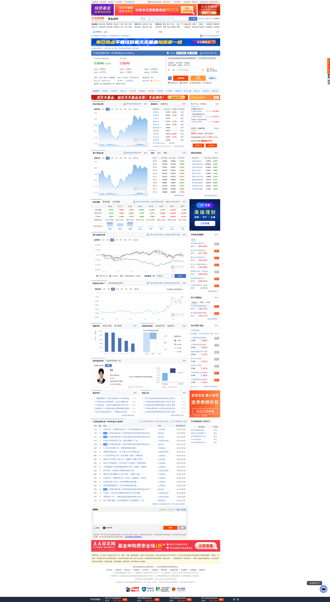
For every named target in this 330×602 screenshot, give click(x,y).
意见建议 (184, 570)
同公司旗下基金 (197, 325)
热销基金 (209, 27)
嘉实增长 (115, 48)
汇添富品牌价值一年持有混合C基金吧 (108, 422)
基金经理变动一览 (113, 361)
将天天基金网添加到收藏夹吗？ (168, 567)
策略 (164, 27)
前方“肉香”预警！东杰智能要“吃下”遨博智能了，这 (123, 500)
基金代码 (201, 18)
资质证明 (118, 570)
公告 (126, 27)
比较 (150, 24)
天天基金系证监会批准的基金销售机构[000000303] (136, 576)
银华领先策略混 (197, 183)
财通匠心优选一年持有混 (199, 271)
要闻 (164, 24)
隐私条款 (164, 570)
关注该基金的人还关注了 (201, 421)
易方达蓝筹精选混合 (198, 430)
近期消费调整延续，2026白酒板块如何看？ (120, 485)
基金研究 (158, 27)
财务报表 (206, 91)
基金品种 (113, 18)
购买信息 (215, 91)
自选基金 (187, 2)
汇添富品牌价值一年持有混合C (119, 36)
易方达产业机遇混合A (198, 250)
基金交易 (166, 2)
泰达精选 (122, 48)
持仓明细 (160, 91)
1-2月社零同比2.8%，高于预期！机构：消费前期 (123, 455)
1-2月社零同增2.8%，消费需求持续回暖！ (120, 448)
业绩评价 (170, 326)
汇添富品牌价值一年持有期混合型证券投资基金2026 (127, 433)
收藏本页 (216, 18)
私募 (130, 27)
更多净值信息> (179, 195)
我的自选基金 (196, 153)
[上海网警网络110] (132, 589)
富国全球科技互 (197, 167)
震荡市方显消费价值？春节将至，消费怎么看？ (122, 474)
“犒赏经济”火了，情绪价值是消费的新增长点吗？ (122, 497)
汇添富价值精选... (197, 111)
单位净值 (97, 58)
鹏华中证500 (196, 173)
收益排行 (202, 27)
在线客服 (193, 570)
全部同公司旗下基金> (210, 386)
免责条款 (155, 570)
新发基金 (109, 27)
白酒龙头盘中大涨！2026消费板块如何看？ (120, 482)
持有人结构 (187, 91)
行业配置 (169, 91)
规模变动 (178, 91)
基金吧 (173, 27)
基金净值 (102, 24)
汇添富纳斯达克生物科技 (199, 372)
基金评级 (146, 81)
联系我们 (137, 570)
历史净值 (133, 91)
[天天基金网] (98, 19)
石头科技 (156, 134)
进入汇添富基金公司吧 (179, 421)
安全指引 (146, 570)
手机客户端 (130, 2)
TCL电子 (156, 118)
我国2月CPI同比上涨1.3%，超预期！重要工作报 (122, 459)
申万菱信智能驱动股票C (199, 313)
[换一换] (234, 599)
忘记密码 (119, 2)
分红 (122, 27)
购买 (216, 244)
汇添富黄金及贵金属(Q (198, 338)
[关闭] (238, 599)
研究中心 (127, 570)
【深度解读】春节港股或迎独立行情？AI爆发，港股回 (124, 467)
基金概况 (105, 91)
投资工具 (138, 24)
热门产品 (194, 104)
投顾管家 (109, 24)
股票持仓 (154, 104)
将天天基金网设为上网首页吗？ (144, 567)
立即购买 (180, 78)
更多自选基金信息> (211, 195)
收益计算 (145, 27)
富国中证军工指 (197, 176)
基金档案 (96, 91)
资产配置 (118, 326)
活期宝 (194, 24)
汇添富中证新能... (197, 116)
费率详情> (187, 65)
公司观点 (203, 104)
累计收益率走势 (99, 235)
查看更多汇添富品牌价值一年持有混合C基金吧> (168, 504)
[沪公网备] (178, 589)
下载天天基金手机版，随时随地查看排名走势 (164, 283)
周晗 (152, 77)
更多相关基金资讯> (128, 415)
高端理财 (216, 24)
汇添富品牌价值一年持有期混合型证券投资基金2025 (127, 444)
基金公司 (208, 18)
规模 (119, 77)
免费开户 (111, 2)
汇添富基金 (129, 81)
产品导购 (177, 2)
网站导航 (214, 2)
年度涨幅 (116, 202)
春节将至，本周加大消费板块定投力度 (118, 470)
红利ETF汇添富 (196, 365)
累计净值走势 (98, 153)
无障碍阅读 (204, 2)
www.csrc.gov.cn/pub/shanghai (165, 579)
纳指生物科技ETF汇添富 (199, 352)
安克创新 (156, 115)
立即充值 (211, 145)
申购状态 (116, 27)
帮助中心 (195, 2)
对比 (180, 276)
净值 (152, 153)
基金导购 (195, 27)
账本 (150, 27)
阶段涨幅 (142, 91)
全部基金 (104, 36)
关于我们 (109, 570)
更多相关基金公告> (177, 415)
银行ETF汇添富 (196, 358)
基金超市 (187, 27)
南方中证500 (196, 170)
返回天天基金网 (155, 2)
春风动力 (156, 121)
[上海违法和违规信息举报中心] (163, 589)
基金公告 (197, 91)
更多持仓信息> (179, 146)
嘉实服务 (129, 48)
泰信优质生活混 (197, 186)
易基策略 (136, 48)
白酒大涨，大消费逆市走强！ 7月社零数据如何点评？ (124, 429)
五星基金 (216, 27)
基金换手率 (160, 326)
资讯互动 (158, 24)
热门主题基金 (196, 297)
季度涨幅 (106, 202)
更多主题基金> (213, 319)
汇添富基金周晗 (163, 441)
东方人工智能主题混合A (199, 264)
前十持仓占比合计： (160, 143)
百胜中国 (156, 140)
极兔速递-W (157, 128)
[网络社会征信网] (148, 589)
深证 (161, 32)
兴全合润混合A (196, 439)
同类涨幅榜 (95, 599)
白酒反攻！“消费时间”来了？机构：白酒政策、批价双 (124, 478)
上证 (105, 32)
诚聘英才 (202, 570)
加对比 (193, 53)
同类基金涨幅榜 (197, 234)
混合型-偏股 (103, 77)
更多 (217, 32)
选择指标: (170, 289)
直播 (178, 27)
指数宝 (201, 24)
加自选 (182, 53)
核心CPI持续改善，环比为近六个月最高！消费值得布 (124, 463)
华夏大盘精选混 (197, 164)
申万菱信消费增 (197, 189)
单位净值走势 (98, 104)
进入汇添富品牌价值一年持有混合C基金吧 (154, 421)
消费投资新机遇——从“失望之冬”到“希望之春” (121, 452)
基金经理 (114, 91)
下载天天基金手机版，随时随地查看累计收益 (164, 235)
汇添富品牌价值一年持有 (199, 285)
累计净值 (123, 58)
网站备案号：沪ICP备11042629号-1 (183, 582)
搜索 (193, 19)
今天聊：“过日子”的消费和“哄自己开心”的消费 (121, 493)
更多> (146, 104)
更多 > (184, 104)
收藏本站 (95, 2)
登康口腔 (156, 124)
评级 (129, 24)
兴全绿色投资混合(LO (198, 442)
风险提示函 (174, 570)
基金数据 (95, 24)
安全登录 (103, 2)
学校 (172, 24)
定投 (121, 24)
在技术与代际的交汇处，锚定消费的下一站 (120, 440)
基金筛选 (138, 27)
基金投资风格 (147, 326)
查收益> (217, 128)
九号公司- (156, 137)
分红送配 (151, 91)
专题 (178, 24)
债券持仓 (164, 104)
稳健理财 (209, 24)
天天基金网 (95, 36)
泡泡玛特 (156, 131)
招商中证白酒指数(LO (198, 433)
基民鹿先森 (162, 500)
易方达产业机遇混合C (198, 257)
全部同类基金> (213, 291)
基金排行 (116, 24)
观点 (168, 24)
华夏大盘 (108, 48)
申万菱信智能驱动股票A (199, 306)
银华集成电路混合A (197, 278)
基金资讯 (96, 393)
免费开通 (198, 145)
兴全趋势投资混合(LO (198, 436)
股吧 (182, 112)
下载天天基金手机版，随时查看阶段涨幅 (149, 202)
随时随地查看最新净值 (133, 104)
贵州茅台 (156, 112)
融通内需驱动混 (197, 180)
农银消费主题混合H (197, 243)
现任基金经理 (98, 361)
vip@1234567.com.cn (150, 573)
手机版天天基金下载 (210, 53)
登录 (130, 377)
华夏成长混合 (196, 161)
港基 (125, 24)
